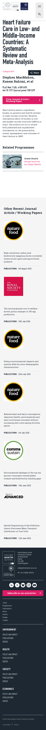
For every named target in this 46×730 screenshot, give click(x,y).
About (5, 603)
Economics (8, 689)
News (5, 611)
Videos (5, 642)
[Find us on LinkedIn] (11, 585)
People (5, 617)
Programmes (7, 605)
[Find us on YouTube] (34, 585)
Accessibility (7, 725)
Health (6, 649)
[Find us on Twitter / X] (17, 585)
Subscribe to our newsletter (21, 593)
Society (6, 669)
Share (36, 73)
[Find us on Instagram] (28, 585)
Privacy (16, 725)
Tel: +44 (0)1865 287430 (26, 573)
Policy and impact (10, 634)
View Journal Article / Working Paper (17, 100)
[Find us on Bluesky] (23, 585)
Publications (7, 608)
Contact (5, 620)
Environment (9, 629)
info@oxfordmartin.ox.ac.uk (27, 568)
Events (5, 614)
